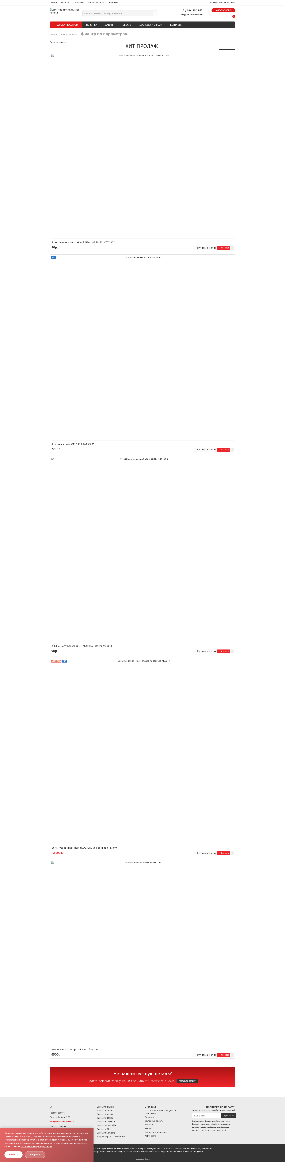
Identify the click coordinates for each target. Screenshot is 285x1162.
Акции (148, 1128)
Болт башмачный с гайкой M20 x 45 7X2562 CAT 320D (83, 242)
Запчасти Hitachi (105, 1118)
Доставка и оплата (97, 2)
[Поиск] (155, 13)
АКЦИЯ (109, 24)
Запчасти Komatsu (106, 1121)
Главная (53, 2)
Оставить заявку (187, 1081)
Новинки (91, 24)
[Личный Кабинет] (226, 15)
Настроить (35, 1154)
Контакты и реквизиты (156, 1132)
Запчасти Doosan (69, 34)
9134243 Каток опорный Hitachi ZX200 (74, 1049)
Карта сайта (150, 1136)
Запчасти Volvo (104, 1110)
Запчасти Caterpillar (107, 1125)
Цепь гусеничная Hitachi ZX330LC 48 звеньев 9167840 (84, 847)
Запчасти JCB (103, 1129)
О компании (78, 2)
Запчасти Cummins (106, 1133)
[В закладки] (232, 248)
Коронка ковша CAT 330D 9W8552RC (72, 444)
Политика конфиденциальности (36, 1146)
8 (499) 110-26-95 (192, 10)
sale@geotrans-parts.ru (191, 14)
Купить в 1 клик (206, 247)
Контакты (113, 2)
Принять (13, 1154)
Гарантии (149, 1117)
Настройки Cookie (142, 1159)
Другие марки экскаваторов (111, 1136)
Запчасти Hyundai (105, 1107)
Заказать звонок (223, 10)
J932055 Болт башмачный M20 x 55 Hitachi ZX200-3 (81, 646)
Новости (65, 2)
